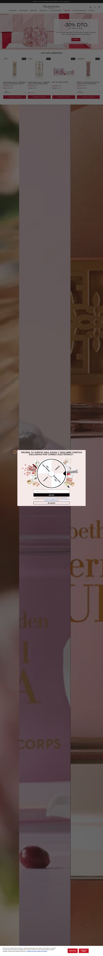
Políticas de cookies (31, 951)
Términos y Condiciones (50, 499)
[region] (51, 951)
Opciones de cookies (84, 950)
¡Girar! (51, 495)
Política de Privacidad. (54, 500)
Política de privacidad (42, 951)
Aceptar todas (72, 950)
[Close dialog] (15, 452)
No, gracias (51, 503)
